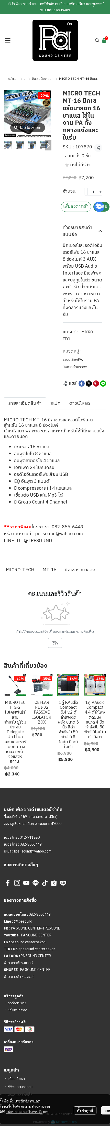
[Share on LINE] (103, 383)
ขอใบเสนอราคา (17, 1010)
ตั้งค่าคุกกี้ (85, 1110)
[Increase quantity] (100, 191)
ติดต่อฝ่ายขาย (17, 1003)
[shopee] (54, 883)
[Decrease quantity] (85, 191)
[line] (35, 883)
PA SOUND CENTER (36, 935)
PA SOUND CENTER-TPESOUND (35, 928)
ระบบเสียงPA (73, 359)
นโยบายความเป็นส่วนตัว (24, 1111)
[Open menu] (8, 40)
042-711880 (30, 837)
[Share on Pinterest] (96, 383)
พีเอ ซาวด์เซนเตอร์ (18, 963)
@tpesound (23, 921)
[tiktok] (45, 883)
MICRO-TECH (20, 570)
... (25, 78)
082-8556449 (31, 844)
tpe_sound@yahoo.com (32, 851)
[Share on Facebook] (82, 383)
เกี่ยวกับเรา (16, 1079)
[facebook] (8, 883)
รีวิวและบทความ (20, 1087)
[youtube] (26, 883)
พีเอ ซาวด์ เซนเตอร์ (19, 977)
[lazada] (63, 883)
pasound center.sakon (28, 942)
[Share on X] (89, 383)
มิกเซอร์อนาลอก (42, 78)
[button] (97, 40)
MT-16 (49, 570)
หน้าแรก (13, 78)
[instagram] (17, 883)
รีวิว (55, 643)
